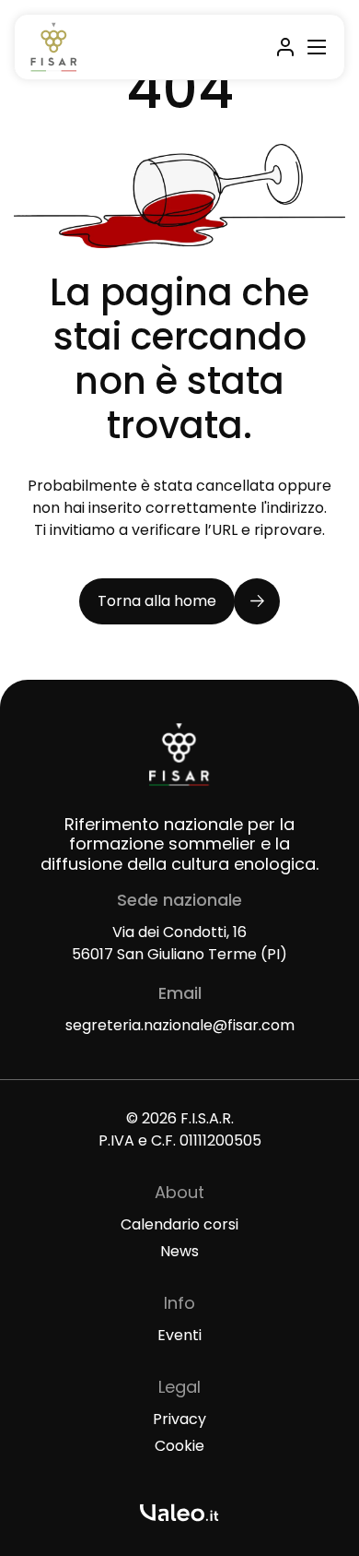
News (179, 1251)
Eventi (179, 1335)
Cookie (179, 1445)
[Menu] (313, 47)
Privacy (179, 1419)
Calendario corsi (179, 1224)
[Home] (54, 47)
